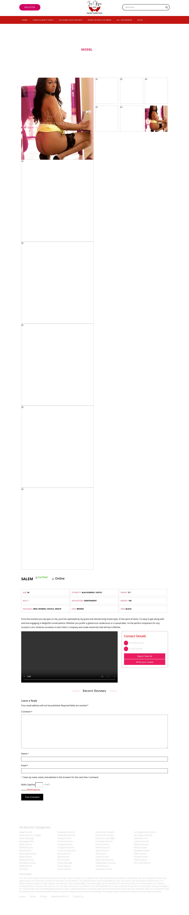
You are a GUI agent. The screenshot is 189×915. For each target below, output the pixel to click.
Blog (140, 20)
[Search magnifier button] (166, 7)
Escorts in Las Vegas (105, 838)
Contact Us (78, 896)
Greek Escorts (102, 856)
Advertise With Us (59, 896)
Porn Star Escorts (142, 862)
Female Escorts (103, 847)
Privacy (43, 896)
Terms (32, 896)
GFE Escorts (101, 853)
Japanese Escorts (104, 869)
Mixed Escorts (140, 847)
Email (24, 765)
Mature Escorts (141, 844)
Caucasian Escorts (66, 832)
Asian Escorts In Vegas (99, 20)
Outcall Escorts (141, 856)
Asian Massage (26, 838)
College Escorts (64, 844)
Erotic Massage (64, 862)
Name (25, 753)
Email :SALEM (135, 648)
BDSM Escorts (26, 847)
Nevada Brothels (142, 850)
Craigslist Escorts (65, 847)
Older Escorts (140, 853)
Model (86, 49)
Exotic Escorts (102, 844)
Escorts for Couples (105, 832)
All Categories (124, 20)
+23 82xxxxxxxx (136, 642)
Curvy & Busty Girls (43, 20)
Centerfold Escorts (66, 835)
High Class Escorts (104, 859)
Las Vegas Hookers (143, 835)
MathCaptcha (33, 789)
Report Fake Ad (144, 656)
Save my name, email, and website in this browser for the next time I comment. (61, 777)
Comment (26, 711)
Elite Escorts (63, 856)
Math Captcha (28, 784)
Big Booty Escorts (27, 853)
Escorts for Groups (105, 835)
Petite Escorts (140, 859)
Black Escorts (25, 856)
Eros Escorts (63, 859)
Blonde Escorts (26, 859)
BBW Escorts (25, 844)
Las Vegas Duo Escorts (71, 20)
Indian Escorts (102, 866)
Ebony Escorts (64, 853)
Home (25, 20)
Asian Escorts (25, 832)
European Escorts (104, 841)
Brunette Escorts (27, 862)
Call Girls (23, 869)
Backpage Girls (26, 841)
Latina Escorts (140, 838)
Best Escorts (25, 850)
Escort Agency (64, 866)
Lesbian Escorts (141, 841)
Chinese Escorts (65, 841)
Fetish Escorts (102, 850)
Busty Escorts (25, 866)
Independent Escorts (105, 862)
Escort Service (64, 869)
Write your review (144, 662)
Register (29, 7)
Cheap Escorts (64, 838)
